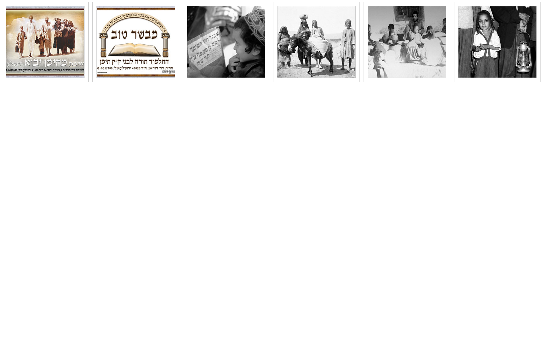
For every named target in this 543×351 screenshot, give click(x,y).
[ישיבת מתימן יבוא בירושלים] (45, 42)
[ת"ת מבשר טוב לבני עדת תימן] (135, 42)
